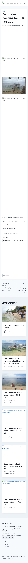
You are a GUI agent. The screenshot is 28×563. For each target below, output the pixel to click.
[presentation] (14, 314)
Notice (7, 542)
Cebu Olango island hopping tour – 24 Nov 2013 (13, 466)
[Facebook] (3, 537)
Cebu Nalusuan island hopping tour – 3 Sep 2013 (13, 430)
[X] (6, 537)
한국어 (7, 546)
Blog (6, 544)
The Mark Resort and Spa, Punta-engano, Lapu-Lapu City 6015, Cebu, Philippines (13, 529)
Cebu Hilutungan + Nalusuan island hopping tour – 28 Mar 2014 (14, 361)
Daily (4, 11)
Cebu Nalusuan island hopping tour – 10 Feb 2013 (6, 287)
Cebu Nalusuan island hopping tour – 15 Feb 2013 (21, 287)
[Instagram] (9, 537)
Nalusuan (6, 275)
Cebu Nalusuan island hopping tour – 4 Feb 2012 (13, 502)
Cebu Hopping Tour (9, 25)
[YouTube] (12, 537)
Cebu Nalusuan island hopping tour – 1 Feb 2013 (13, 395)
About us (8, 540)
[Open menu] (24, 3)
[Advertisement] (14, 43)
